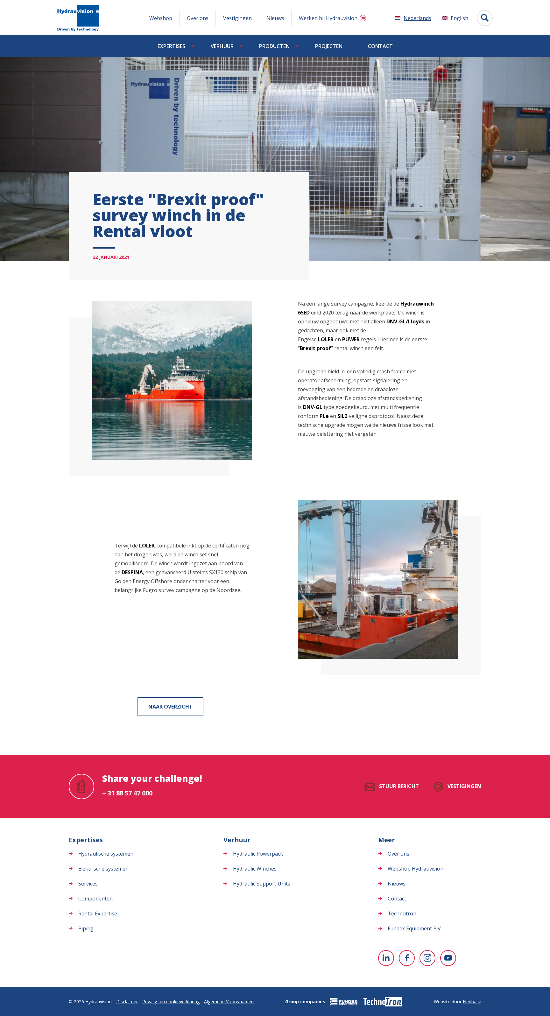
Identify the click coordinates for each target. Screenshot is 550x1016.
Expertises (171, 46)
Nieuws (275, 18)
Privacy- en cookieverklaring (171, 1001)
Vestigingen (237, 18)
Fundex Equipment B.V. (415, 928)
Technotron (402, 913)
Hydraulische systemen (105, 853)
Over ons (197, 18)
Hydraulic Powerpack (258, 853)
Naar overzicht (170, 706)
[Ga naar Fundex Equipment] (344, 1002)
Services (88, 883)
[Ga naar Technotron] (382, 1001)
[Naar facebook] (407, 958)
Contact (380, 46)
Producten (274, 46)
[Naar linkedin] (386, 958)
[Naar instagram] (427, 958)
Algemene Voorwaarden (229, 1001)
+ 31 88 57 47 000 (127, 793)
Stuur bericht (399, 786)
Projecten (328, 46)
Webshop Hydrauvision (415, 868)
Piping (86, 928)
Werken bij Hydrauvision (328, 18)
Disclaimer (127, 1001)
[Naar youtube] (448, 958)
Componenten (95, 898)
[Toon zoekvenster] (485, 18)
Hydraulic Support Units (261, 883)
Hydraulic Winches (255, 868)
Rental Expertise (97, 913)
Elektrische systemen (103, 868)
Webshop (160, 18)
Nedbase (472, 1001)
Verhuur (222, 46)
